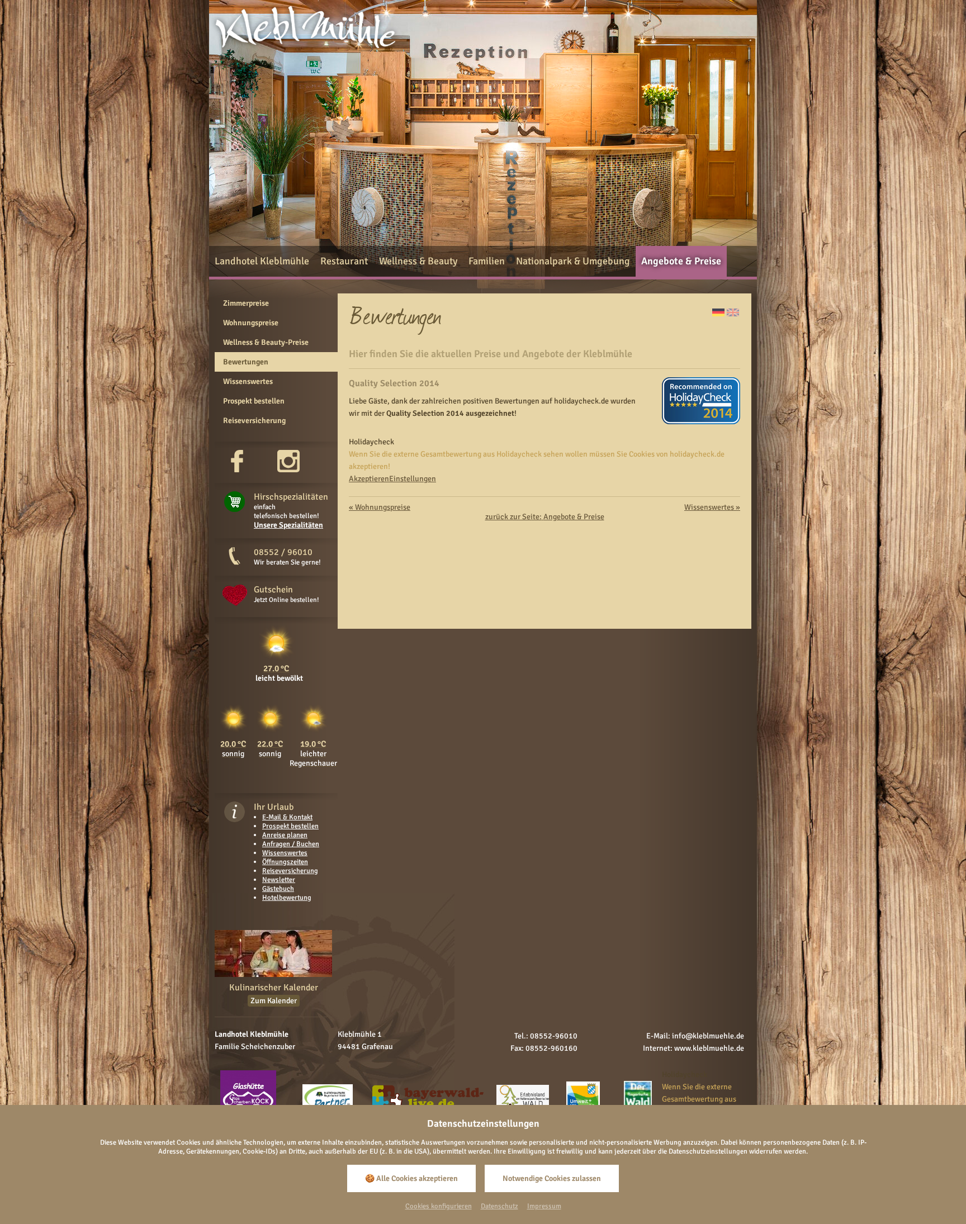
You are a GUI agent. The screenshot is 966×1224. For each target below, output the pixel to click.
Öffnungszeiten (285, 861)
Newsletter (278, 879)
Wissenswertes (284, 852)
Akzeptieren (369, 478)
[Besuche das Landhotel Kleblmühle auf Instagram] (288, 470)
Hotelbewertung (286, 897)
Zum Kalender (273, 1000)
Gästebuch (278, 888)
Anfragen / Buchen (290, 843)
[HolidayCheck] (701, 421)
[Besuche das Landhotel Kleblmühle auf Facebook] (237, 470)
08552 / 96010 (283, 552)
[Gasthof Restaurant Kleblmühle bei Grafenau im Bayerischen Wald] (305, 52)
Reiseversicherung (290, 870)
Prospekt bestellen (290, 826)
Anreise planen (284, 835)
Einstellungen (412, 478)
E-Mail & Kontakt (287, 817)
